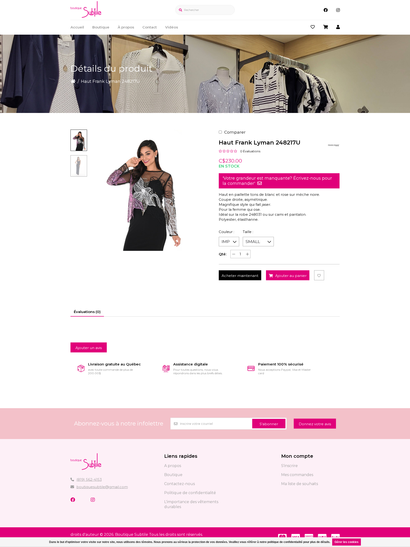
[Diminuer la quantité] (234, 254)
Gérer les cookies (347, 542)
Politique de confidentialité (190, 493)
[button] (78, 140)
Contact (149, 27)
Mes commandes (297, 474)
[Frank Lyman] (334, 145)
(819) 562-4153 (89, 479)
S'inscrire (289, 465)
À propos (126, 27)
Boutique (100, 27)
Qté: (222, 254)
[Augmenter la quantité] (247, 254)
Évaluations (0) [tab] (87, 311)
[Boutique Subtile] (85, 16)
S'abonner (269, 424)
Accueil (77, 27)
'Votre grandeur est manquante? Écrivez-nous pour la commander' (277, 181)
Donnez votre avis (315, 424)
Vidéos (171, 27)
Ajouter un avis (88, 348)
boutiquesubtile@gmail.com (102, 487)
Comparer (235, 132)
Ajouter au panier (291, 275)
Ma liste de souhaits (299, 484)
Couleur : (226, 232)
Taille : (248, 232)
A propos (172, 465)
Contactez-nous (179, 484)
